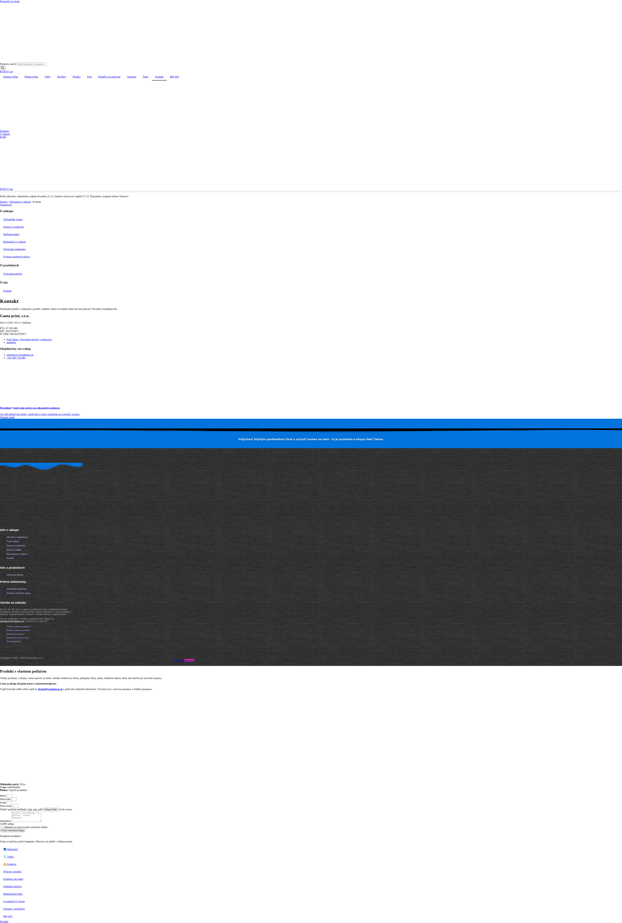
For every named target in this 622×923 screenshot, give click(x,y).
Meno (3, 795)
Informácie (6, 821)
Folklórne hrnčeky (12, 886)
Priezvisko (5, 799)
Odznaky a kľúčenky (14, 908)
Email (3, 802)
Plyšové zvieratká (12, 871)
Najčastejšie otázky (13, 219)
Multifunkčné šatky (13, 894)
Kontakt (159, 76)
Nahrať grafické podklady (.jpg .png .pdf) (21, 809)
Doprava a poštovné (13, 227)
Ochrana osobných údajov (16, 256)
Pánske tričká (31, 76)
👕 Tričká (8, 856)
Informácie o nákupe (20, 201)
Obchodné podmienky (14, 249)
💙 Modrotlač (10, 849)
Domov (4, 201)
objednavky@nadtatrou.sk (12, 621)
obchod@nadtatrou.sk (50, 689)
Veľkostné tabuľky (13, 273)
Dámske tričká (10, 76)
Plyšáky (77, 76)
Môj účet (174, 76)
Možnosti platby (11, 234)
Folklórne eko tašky (13, 879)
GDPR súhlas (7, 824)
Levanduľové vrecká (14, 901)
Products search (8, 64)
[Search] (3, 68)
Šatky (146, 76)
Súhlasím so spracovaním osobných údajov (26, 827)
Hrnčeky (61, 76)
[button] (311, 191)
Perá (89, 76)
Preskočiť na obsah (10, 1)
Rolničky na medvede (109, 76)
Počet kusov (6, 806)
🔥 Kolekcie (9, 864)
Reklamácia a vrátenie (14, 241)
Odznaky (131, 76)
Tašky (48, 76)
